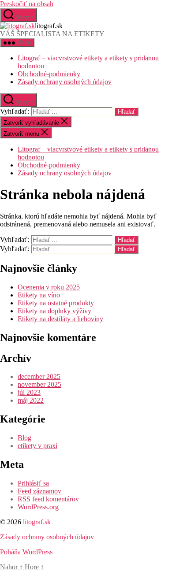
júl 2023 (29, 392)
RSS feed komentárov (48, 499)
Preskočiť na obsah (26, 3)
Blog (24, 437)
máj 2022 (31, 400)
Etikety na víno (39, 295)
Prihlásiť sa (33, 483)
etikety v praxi (37, 445)
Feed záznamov (39, 491)
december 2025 (39, 376)
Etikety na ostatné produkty (56, 303)
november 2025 (39, 384)
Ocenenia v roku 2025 (49, 287)
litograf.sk (37, 522)
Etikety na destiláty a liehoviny (60, 319)
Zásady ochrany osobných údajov (65, 81)
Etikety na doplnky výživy (54, 311)
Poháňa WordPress (26, 552)
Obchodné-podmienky (49, 74)
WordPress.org (38, 507)
